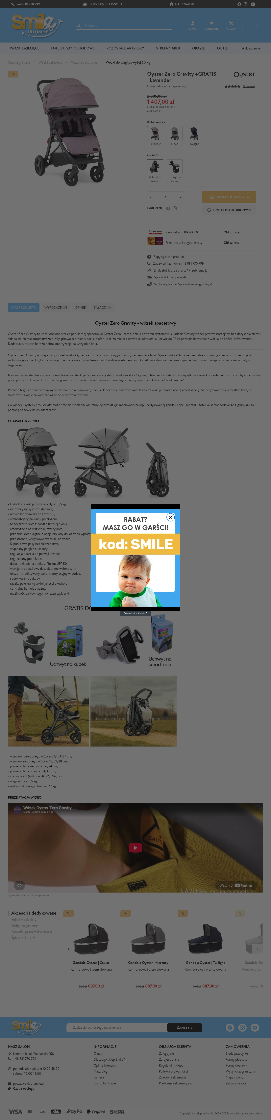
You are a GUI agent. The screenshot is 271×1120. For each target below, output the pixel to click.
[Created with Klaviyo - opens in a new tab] (135, 613)
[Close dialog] (171, 517)
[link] (135, 558)
